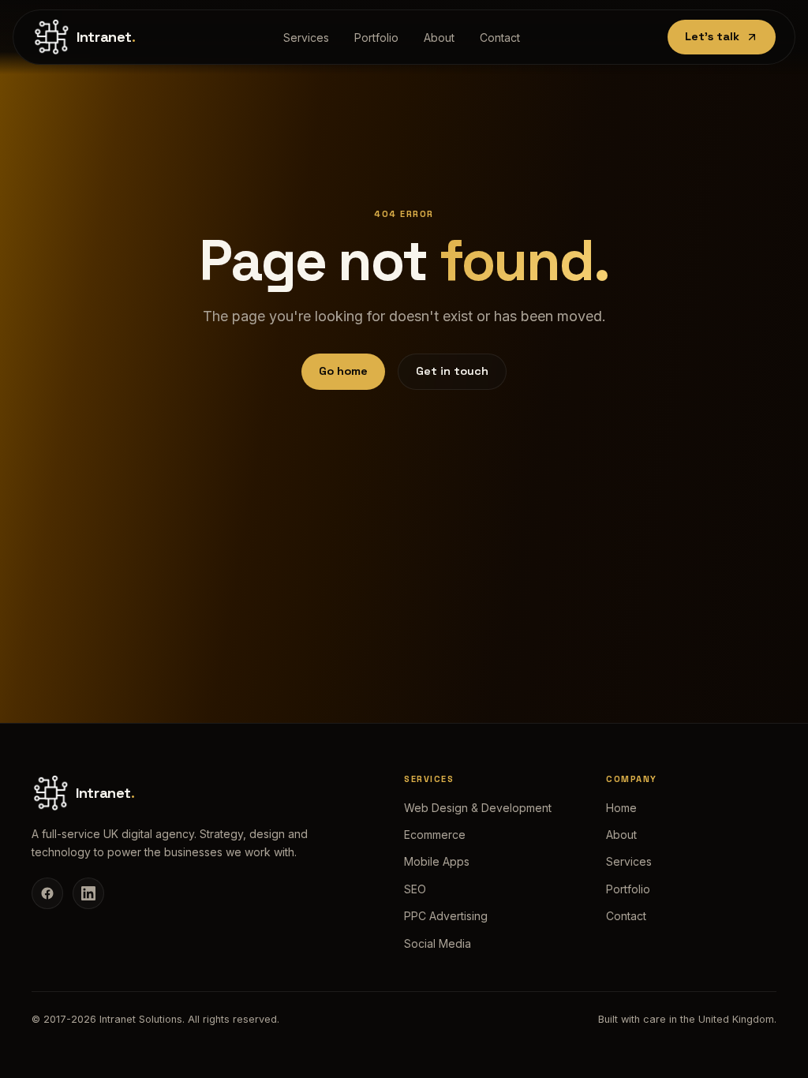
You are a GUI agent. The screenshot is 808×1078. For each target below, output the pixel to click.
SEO (415, 889)
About (439, 37)
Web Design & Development (478, 807)
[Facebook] (47, 893)
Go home (343, 371)
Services (306, 37)
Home (621, 807)
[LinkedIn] (88, 893)
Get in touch (452, 371)
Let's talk (712, 36)
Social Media (437, 943)
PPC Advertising (446, 916)
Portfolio (376, 37)
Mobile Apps (436, 861)
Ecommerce (435, 834)
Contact (500, 37)
